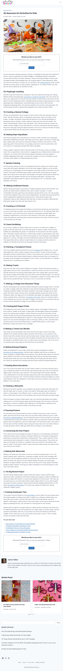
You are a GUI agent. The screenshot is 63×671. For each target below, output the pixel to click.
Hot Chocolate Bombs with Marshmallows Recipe (16, 631)
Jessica (6, 609)
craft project (31, 495)
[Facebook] (2, 658)
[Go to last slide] (3, 596)
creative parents (45, 82)
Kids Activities (7, 10)
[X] (5, 658)
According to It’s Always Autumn (13, 352)
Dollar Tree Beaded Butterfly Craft (45, 604)
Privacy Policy (31, 662)
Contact (24, 662)
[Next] (60, 596)
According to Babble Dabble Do (13, 417)
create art (38, 250)
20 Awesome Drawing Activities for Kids (18, 526)
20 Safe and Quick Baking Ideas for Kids (13, 649)
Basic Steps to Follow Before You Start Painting (20, 524)
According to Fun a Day (33, 297)
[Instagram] (8, 658)
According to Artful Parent (16, 485)
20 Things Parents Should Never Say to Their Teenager (18, 639)
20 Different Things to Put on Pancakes (18, 528)
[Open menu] (60, 2)
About (19, 662)
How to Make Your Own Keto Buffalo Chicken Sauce (22, 530)
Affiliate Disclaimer (40, 662)
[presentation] (15, 591)
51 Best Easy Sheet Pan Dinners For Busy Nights (16, 635)
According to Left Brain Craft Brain (34, 97)
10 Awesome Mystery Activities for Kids (18, 532)
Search (58, 622)
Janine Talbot (8, 16)
